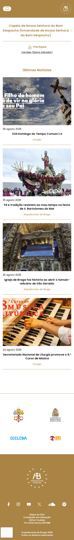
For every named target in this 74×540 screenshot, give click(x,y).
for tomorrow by (37, 522)
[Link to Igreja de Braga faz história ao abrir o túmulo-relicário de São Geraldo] (37, 259)
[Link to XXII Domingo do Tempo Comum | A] (37, 111)
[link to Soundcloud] (51, 504)
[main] (37, 190)
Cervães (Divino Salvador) (37, 52)
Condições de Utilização (37, 517)
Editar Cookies (37, 520)
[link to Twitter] (39, 504)
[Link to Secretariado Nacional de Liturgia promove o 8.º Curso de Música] (37, 333)
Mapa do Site (37, 514)
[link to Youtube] (29, 504)
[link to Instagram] (18, 504)
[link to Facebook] (9, 504)
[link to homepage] (65, 8)
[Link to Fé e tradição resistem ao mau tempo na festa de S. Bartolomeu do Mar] (37, 184)
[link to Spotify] (64, 504)
